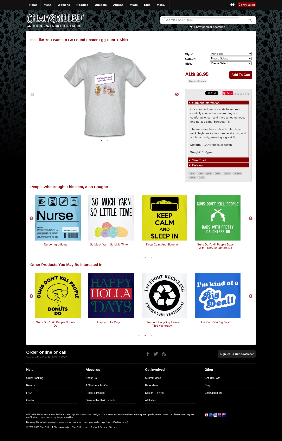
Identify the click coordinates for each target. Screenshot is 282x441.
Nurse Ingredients (55, 244)
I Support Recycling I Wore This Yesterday (162, 324)
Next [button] (177, 94)
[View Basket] (232, 5)
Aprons (118, 4)
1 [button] (102, 141)
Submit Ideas (153, 377)
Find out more (120, 422)
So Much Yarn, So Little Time (109, 244)
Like (201, 173)
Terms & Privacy (99, 427)
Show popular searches (209, 26)
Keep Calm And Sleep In (162, 244)
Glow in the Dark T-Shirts (101, 400)
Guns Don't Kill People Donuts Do (55, 324)
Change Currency (197, 81)
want (218, 173)
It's (192, 173)
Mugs (134, 4)
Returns (31, 385)
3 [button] (151, 258)
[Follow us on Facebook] (147, 353)
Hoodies (82, 4)
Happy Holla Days (109, 322)
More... (161, 4)
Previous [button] (32, 94)
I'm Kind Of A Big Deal (215, 322)
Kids (147, 4)
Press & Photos (95, 392)
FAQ (29, 392)
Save (229, 93)
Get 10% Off (212, 377)
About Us (91, 377)
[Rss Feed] (163, 353)
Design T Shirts (154, 392)
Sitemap (113, 427)
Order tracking (34, 377)
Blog (207, 385)
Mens (47, 4)
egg (193, 177)
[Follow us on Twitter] (155, 353)
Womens (64, 4)
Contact (31, 400)
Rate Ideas (151, 385)
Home (33, 4)
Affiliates (150, 400)
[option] (105, 94)
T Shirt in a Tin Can (97, 385)
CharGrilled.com (80, 427)
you (209, 173)
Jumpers (101, 4)
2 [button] (108, 141)
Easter (238, 173)
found (227, 173)
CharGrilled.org (213, 392)
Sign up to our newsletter (237, 354)
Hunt (202, 177)
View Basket (248, 5)
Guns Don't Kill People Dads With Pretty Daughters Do (215, 246)
